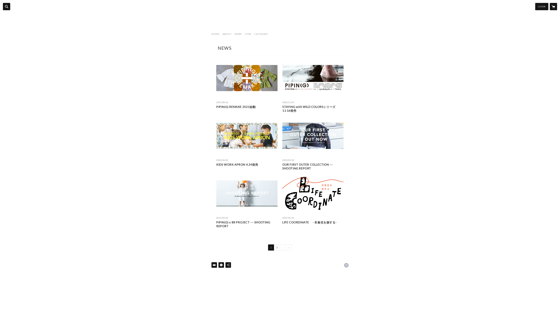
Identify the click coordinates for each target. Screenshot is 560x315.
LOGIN (541, 6)
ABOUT (227, 34)
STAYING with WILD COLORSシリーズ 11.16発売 (308, 108)
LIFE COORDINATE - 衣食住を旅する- (309, 222)
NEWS (238, 34)
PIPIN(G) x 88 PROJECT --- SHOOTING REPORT (243, 224)
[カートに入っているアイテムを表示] (553, 6)
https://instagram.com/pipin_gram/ (346, 265)
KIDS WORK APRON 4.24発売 (237, 164)
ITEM (248, 34)
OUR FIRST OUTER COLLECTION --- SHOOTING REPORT (307, 166)
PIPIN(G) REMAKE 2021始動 (236, 106)
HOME (215, 34)
